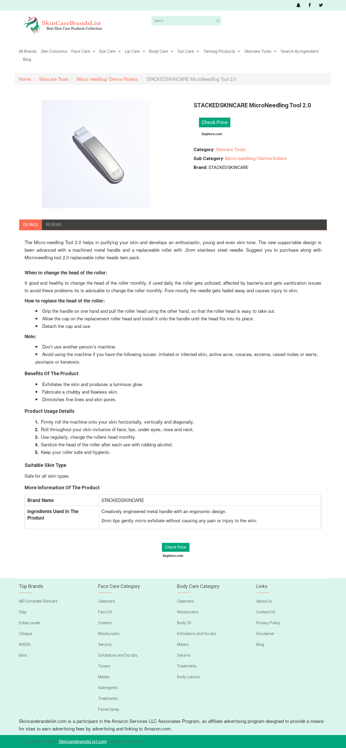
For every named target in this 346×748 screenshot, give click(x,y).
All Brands (28, 51)
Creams (105, 623)
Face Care (81, 51)
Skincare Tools (258, 51)
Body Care (159, 51)
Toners (104, 666)
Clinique (25, 633)
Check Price (215, 122)
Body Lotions (188, 677)
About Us (264, 601)
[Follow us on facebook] (310, 5)
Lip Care (133, 51)
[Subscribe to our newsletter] (298, 5)
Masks (104, 677)
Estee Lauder (30, 623)
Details (30, 224)
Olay (22, 612)
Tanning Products (219, 51)
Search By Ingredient (300, 51)
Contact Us (265, 612)
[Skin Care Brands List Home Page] (83, 25)
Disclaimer (265, 633)
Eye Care (108, 51)
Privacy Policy (268, 623)
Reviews (54, 224)
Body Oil (184, 623)
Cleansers (106, 601)
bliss (23, 655)
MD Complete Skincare (38, 601)
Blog (27, 59)
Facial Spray (108, 709)
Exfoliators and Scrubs (117, 655)
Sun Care (186, 51)
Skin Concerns (54, 51)
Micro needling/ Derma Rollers (256, 158)
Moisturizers (108, 633)
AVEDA (25, 644)
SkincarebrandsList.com (83, 741)
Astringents (108, 688)
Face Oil (105, 612)
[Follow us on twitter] (321, 5)
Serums (105, 644)
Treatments (108, 698)
